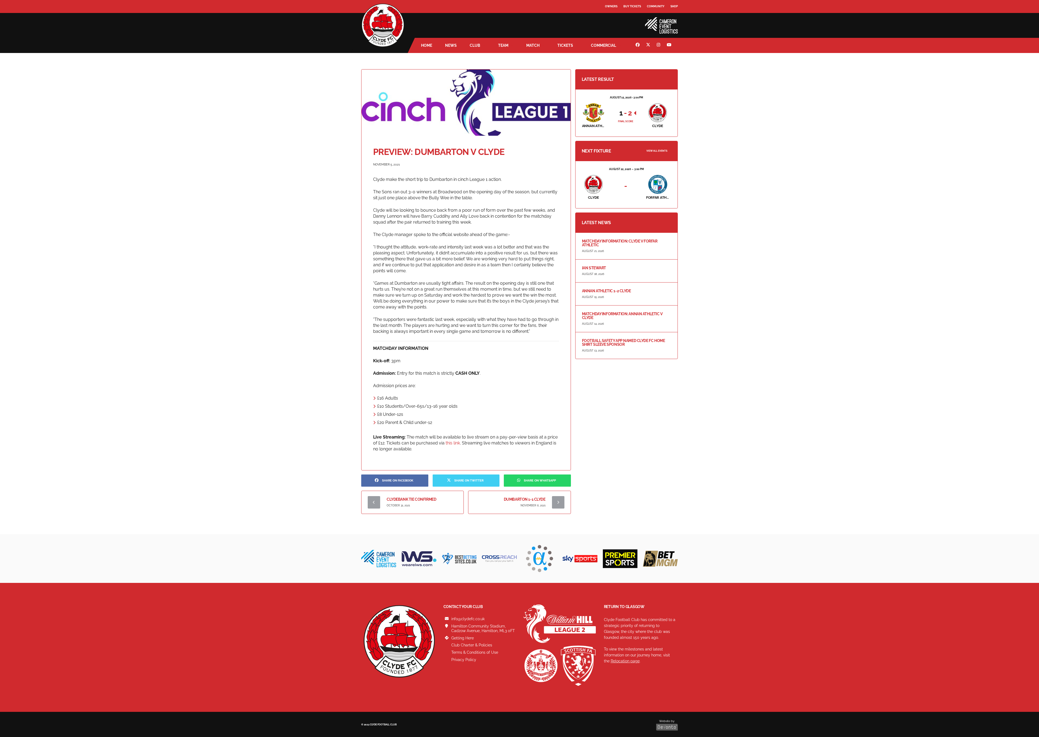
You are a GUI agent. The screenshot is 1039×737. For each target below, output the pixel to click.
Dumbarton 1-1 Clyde (524, 499)
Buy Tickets (632, 6)
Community (656, 6)
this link (453, 443)
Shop (674, 6)
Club (475, 45)
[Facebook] (638, 45)
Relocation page (625, 661)
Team (503, 45)
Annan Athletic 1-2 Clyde (606, 291)
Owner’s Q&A (614, 21)
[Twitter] (649, 45)
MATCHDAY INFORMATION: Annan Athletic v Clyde (622, 316)
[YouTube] (670, 45)
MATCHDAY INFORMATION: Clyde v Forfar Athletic (619, 243)
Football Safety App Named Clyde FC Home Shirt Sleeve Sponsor (623, 342)
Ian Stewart (594, 268)
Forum (610, 17)
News (451, 45)
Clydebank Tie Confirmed (411, 499)
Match (533, 45)
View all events (657, 151)
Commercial (603, 45)
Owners (611, 6)
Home (426, 45)
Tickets (565, 45)
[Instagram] (659, 45)
